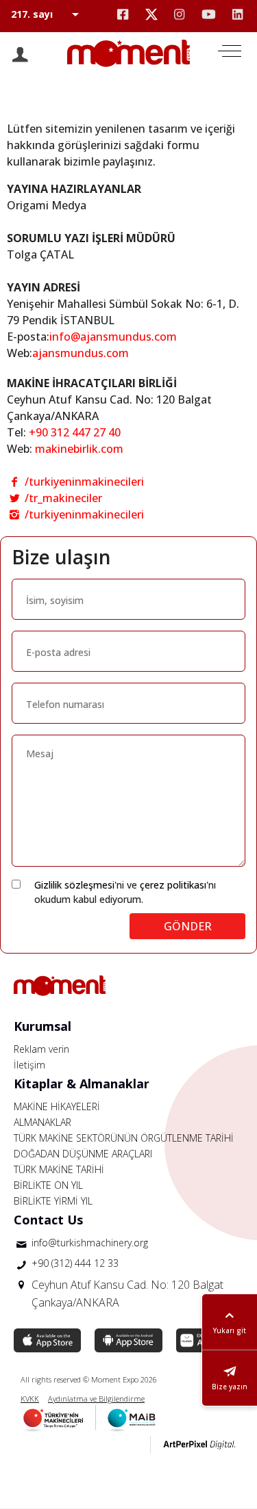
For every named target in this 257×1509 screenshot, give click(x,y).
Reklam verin (41, 1048)
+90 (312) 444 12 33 (75, 1263)
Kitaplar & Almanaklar (81, 1083)
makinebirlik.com (79, 448)
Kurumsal (42, 1026)
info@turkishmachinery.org (90, 1242)
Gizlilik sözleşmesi (74, 884)
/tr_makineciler (62, 498)
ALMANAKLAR (42, 1122)
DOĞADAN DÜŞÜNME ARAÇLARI (83, 1153)
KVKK (30, 1398)
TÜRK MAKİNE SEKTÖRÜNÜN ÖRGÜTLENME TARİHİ (124, 1137)
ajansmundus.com (80, 352)
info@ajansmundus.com (113, 336)
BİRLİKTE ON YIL (48, 1185)
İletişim (29, 1064)
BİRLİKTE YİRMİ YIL (53, 1200)
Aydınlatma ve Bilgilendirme (96, 1398)
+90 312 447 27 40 (75, 432)
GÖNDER (188, 926)
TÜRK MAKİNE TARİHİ (59, 1169)
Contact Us (48, 1219)
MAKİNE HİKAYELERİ (57, 1106)
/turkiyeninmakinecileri (83, 481)
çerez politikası (173, 884)
